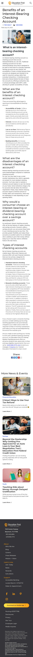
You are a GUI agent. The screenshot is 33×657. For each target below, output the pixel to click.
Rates (7, 568)
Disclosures (9, 614)
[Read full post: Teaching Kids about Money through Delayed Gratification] (16, 475)
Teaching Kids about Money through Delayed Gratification (15, 489)
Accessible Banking (12, 580)
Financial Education (9, 397)
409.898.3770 (10, 537)
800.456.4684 (10, 534)
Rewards (8, 571)
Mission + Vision (10, 558)
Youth (5, 484)
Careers (8, 552)
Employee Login (11, 623)
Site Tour (8, 620)
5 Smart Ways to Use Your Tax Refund (16, 401)
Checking (19, 25)
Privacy (7, 617)
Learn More (6, 411)
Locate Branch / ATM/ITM (14, 583)
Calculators (9, 574)
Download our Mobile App (16, 605)
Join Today (9, 565)
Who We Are (9, 546)
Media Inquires (10, 626)
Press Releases (10, 555)
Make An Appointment (13, 586)
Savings (5, 436)
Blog (7, 549)
